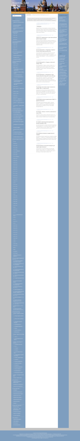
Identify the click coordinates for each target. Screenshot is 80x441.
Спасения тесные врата (17, 411)
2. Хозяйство (16, 359)
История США (62, 61)
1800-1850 (15, 33)
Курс (14, 249)
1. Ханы (15, 336)
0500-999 (15, 143)
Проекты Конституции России (18, 386)
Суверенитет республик (17, 59)
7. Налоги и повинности (17, 368)
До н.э (15, 247)
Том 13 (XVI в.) (16, 86)
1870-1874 (15, 197)
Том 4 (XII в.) (15, 95)
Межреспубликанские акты (18, 55)
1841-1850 (15, 188)
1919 (14, 219)
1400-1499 (15, 154)
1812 (14, 182)
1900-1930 (15, 37)
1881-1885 (15, 201)
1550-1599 (15, 160)
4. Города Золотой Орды (17, 363)
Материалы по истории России (18, 384)
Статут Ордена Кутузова (63, 50)
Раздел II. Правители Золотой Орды (19, 334)
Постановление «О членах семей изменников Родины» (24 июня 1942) (63, 35)
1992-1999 (15, 243)
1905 (52, 35)
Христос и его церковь (17, 413)
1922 (14, 223)
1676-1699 (15, 167)
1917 (14, 212)
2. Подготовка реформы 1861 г (18, 289)
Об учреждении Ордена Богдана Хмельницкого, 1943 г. (63, 44)
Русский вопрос (15, 417)
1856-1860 (15, 192)
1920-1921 (15, 221)
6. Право (15, 328)
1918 (14, 217)
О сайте (13, 12)
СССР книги (15, 253)
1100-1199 (15, 147)
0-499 (15, 141)
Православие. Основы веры (17, 405)
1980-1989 (15, 238)
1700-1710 (15, 169)
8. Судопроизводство (17, 370)
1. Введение (38, 26)
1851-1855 (15, 190)
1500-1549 (15, 158)
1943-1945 (15, 232)
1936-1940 (15, 228)
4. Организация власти (17, 324)
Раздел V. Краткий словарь (18, 377)
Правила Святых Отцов (17, 395)
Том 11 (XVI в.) (16, 67)
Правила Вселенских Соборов (18, 393)
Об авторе (17, 12)
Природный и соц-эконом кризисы (19, 124)
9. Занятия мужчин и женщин (18, 372)
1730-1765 (15, 175)
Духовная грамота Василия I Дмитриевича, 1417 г (63, 21)
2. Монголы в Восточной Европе (19, 318)
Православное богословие (17, 399)
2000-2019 (15, 245)
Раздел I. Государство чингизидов (19, 313)
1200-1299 (15, 149)
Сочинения (15, 251)
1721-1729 (15, 173)
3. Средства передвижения (18, 361)
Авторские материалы (16, 20)
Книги (30, 12)
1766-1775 (15, 177)
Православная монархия (17, 419)
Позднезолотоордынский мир (18, 119)
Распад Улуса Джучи (17, 127)
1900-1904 (15, 205)
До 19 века (15, 39)
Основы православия (16, 388)
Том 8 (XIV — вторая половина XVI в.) (19, 102)
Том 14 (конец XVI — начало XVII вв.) (19, 88)
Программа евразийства (24, 12)
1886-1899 (15, 203)
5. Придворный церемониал (18, 326)
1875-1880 (15, 199)
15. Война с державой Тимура (18, 357)
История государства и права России (18, 139)
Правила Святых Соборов (17, 397)
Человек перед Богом (17, 415)
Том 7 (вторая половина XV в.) (18, 100)
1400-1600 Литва (16, 156)
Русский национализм (17, 424)
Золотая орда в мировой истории (18, 110)
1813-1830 (15, 184)
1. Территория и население (18, 344)
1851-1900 (15, 35)
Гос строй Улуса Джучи (17, 112)
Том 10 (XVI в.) (16, 65)
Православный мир (16, 401)
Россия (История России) (20, 3)
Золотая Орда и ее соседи (17, 114)
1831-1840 (15, 186)
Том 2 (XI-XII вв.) (16, 91)
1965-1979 (15, 236)
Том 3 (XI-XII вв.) (16, 93)
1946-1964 (15, 234)
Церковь (15, 403)
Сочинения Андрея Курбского (18, 76)
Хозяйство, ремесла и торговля (18, 136)
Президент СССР (16, 57)
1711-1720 (15, 171)
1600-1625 (15, 162)
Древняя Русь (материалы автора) (19, 22)
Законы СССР (16, 53)
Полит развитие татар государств (18, 121)
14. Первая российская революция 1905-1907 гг (43, 23)
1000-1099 (15, 145)
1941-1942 (15, 230)
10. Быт (15, 346)
